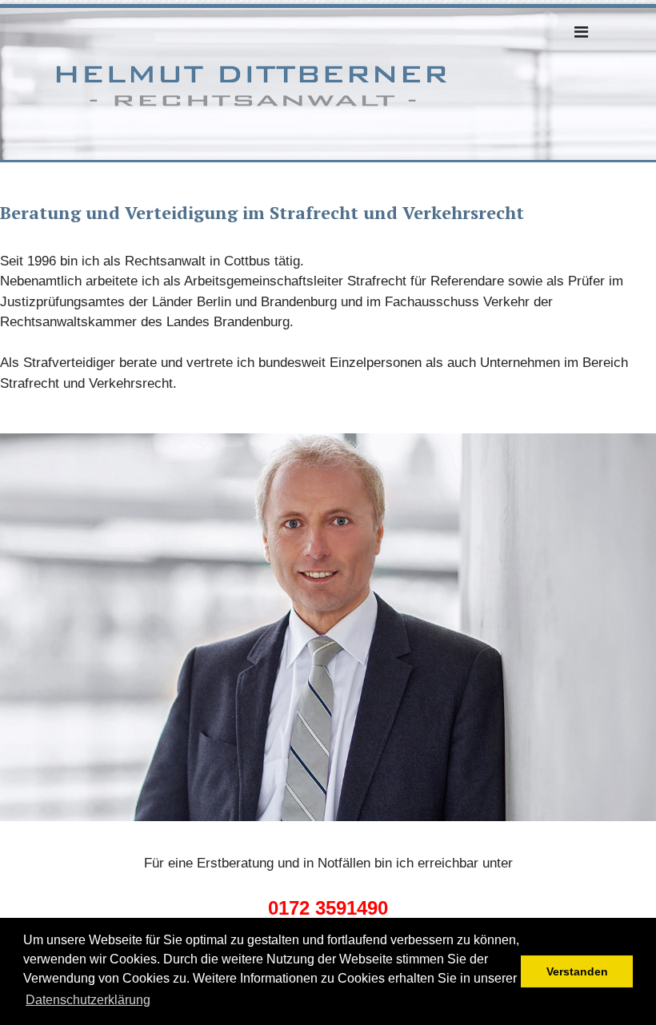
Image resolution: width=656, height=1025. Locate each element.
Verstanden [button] (577, 971)
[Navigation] (581, 32)
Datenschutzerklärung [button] (88, 1000)
